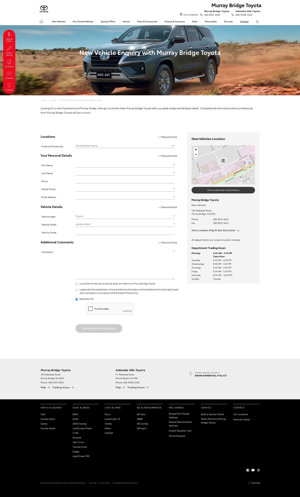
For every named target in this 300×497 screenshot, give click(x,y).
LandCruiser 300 (81, 456)
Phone (44, 181)
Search (257, 21)
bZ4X (75, 418)
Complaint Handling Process (125, 482)
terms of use (109, 289)
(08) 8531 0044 (216, 13)
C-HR (75, 432)
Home (41, 21)
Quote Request (177, 435)
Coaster (109, 432)
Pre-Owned (176, 407)
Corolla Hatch (48, 418)
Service (126, 21)
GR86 (140, 418)
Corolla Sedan (48, 428)
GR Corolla (142, 423)
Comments (47, 251)
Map (43, 387)
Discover (228, 21)
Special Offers (108, 21)
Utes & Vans (113, 407)
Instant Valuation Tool (180, 430)
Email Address (48, 196)
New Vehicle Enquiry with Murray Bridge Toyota (80, 100)
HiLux (107, 414)
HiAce (108, 428)
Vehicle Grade (48, 232)
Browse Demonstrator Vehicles (180, 423)
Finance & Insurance (175, 21)
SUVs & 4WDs (81, 407)
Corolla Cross (80, 446)
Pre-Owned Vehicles (83, 21)
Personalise (211, 21)
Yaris (43, 414)
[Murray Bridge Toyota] (44, 9)
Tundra (108, 423)
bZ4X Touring (79, 423)
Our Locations (190, 14)
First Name (47, 165)
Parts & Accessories (147, 21)
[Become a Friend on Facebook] (248, 470)
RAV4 (75, 414)
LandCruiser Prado (82, 428)
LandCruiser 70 (112, 418)
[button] (223, 161)
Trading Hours (61, 387)
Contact (244, 21)
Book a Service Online (212, 414)
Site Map (93, 482)
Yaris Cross (78, 442)
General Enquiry (241, 419)
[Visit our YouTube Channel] (253, 470)
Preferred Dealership (52, 146)
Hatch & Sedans (51, 407)
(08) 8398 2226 (248, 13)
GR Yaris (141, 414)
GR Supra (141, 428)
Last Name (47, 173)
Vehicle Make (48, 216)
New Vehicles (58, 21)
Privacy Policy (104, 482)
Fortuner (77, 437)
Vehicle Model (48, 224)
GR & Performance (149, 407)
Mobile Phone (48, 189)
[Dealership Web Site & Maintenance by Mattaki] (254, 483)
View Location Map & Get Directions (223, 190)
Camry (44, 423)
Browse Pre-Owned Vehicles (179, 415)
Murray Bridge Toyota (236, 4)
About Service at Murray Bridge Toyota (213, 420)
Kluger (76, 451)
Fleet (194, 21)
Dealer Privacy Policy (128, 292)
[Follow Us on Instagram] (258, 470)
